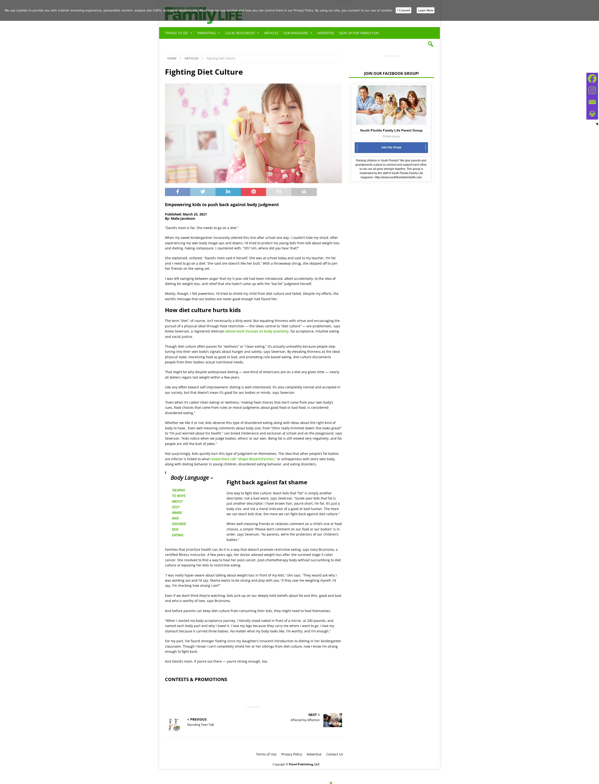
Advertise (314, 754)
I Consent (403, 10)
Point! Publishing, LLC (304, 764)
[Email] (592, 102)
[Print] (592, 114)
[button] (430, 44)
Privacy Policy (291, 754)
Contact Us (334, 754)
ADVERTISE (326, 33)
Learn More (425, 10)
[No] (593, 10)
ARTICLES (271, 33)
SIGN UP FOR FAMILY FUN (359, 33)
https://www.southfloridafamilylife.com (398, 177)
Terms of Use (266, 754)
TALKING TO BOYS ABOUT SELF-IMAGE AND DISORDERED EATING (179, 512)
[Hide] (597, 124)
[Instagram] (592, 90)
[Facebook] (592, 78)
